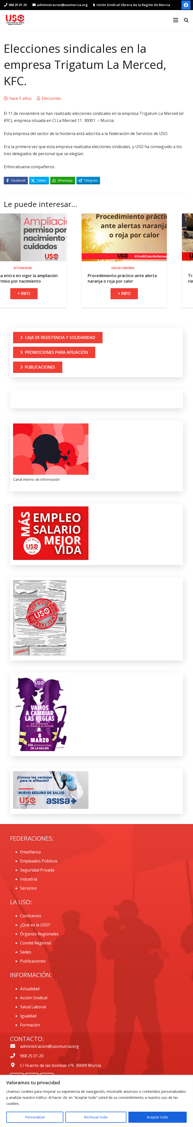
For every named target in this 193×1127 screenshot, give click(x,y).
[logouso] (15, 20)
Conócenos (30, 916)
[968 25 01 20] (15, 1055)
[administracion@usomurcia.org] (15, 1046)
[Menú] (175, 20)
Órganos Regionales (39, 934)
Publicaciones (33, 961)
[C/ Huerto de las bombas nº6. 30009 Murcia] (15, 1065)
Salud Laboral (33, 1007)
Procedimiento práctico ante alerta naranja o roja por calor (81, 278)
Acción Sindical (33, 998)
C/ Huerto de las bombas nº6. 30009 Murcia (60, 1065)
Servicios (28, 888)
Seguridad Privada (37, 870)
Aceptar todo (157, 1117)
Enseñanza (30, 852)
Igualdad (28, 1016)
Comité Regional (35, 943)
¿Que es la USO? (35, 925)
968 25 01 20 (31, 1056)
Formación (30, 1025)
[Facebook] (185, 5)
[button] (186, 20)
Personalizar (35, 1117)
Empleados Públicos (39, 861)
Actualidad (29, 988)
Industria (28, 879)
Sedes (25, 952)
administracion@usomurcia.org (49, 1046)
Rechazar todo (96, 1117)
